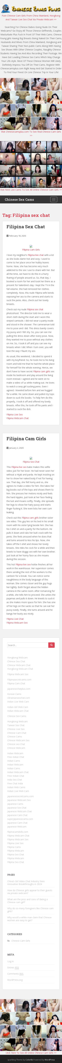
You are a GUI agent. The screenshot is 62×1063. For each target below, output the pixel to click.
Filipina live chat (36, 255)
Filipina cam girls (41, 371)
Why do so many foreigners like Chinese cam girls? (30, 910)
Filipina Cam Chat (16, 683)
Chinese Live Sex (15, 729)
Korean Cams (14, 694)
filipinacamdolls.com (17, 831)
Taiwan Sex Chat (15, 725)
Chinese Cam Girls (20, 940)
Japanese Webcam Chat (19, 811)
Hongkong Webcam (17, 657)
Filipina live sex (19, 466)
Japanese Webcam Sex (19, 800)
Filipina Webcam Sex (17, 622)
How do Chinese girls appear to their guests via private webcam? (29, 892)
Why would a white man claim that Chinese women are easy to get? (29, 919)
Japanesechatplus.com (18, 688)
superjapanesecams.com (20, 818)
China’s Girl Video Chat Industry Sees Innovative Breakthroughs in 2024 (26, 883)
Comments (15, 973)
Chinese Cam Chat (16, 732)
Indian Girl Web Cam (17, 707)
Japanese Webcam (16, 826)
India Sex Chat (14, 779)
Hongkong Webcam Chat (20, 668)
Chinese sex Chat (16, 744)
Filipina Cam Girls (26, 439)
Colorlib (29, 1059)
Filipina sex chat (35, 309)
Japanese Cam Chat (17, 815)
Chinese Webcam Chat (19, 665)
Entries (13, 967)
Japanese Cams (15, 803)
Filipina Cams (14, 846)
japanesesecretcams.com (20, 796)
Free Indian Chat (15, 756)
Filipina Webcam (15, 850)
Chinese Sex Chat (16, 661)
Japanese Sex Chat (16, 807)
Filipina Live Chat (15, 618)
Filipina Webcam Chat (18, 418)
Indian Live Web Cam (18, 701)
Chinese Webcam (16, 747)
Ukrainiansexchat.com (18, 697)
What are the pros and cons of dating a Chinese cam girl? (27, 901)
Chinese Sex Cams (19, 199)
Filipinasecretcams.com (19, 679)
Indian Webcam (15, 753)
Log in (10, 961)
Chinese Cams (14, 736)
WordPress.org (15, 979)
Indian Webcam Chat (18, 710)
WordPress (50, 1059)
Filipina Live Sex (15, 414)
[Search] (51, 645)
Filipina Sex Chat (26, 227)
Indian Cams (13, 760)
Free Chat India (15, 783)
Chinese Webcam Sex (18, 740)
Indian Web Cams (16, 787)
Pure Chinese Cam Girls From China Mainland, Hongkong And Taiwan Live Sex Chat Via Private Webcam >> (31, 17)
